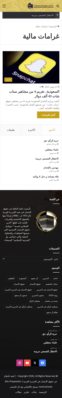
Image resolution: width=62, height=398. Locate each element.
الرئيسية (53, 26)
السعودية (22, 278)
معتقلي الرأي (34, 301)
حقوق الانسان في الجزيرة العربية (18, 289)
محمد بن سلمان (51, 301)
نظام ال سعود (52, 312)
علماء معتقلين (52, 149)
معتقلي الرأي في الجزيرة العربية (19, 306)
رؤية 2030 (53, 295)
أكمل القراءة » (48, 114)
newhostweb (45, 386)
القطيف (11, 278)
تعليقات (11, 129)
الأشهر (51, 129)
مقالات (18, 392)
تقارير (26, 392)
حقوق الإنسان (35, 284)
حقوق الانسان (19, 284)
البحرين (45, 278)
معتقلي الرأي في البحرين (47, 306)
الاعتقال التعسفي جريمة (43, 15)
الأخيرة (31, 129)
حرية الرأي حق (51, 140)
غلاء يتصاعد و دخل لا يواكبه (46, 176)
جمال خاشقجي (51, 284)
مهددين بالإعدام (51, 167)
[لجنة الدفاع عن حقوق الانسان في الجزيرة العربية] (40, 5)
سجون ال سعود (20, 295)
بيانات (34, 392)
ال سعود (34, 278)
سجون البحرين (38, 295)
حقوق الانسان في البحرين (47, 289)
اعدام (55, 278)
